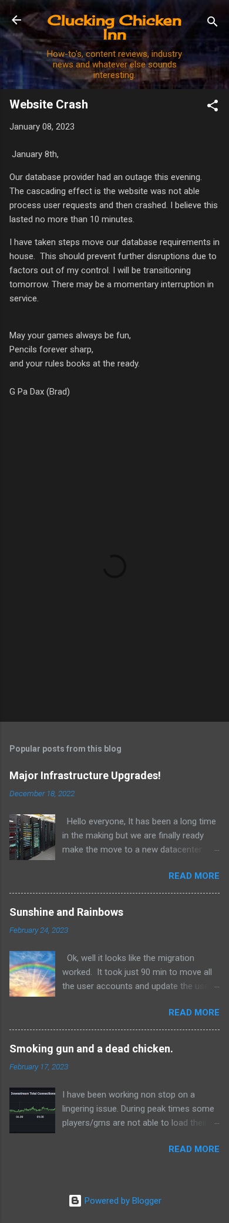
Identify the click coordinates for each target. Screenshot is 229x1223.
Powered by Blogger (121, 1200)
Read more (194, 876)
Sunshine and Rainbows (66, 912)
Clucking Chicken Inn (114, 27)
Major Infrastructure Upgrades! (85, 775)
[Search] (213, 24)
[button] (213, 107)
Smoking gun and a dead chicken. (91, 1048)
